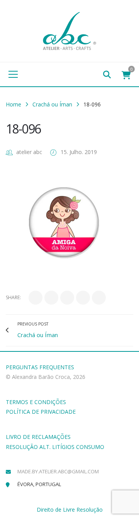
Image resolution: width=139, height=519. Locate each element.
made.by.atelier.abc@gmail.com (58, 471)
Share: (13, 297)
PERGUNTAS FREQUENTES (40, 367)
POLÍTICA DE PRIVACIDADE (41, 411)
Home (13, 104)
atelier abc (29, 152)
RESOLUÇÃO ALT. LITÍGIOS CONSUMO (55, 446)
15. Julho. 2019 (79, 152)
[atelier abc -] (69, 30)
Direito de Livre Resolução (70, 509)
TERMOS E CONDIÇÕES (36, 402)
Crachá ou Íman (52, 104)
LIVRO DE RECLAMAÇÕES (38, 436)
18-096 (23, 128)
